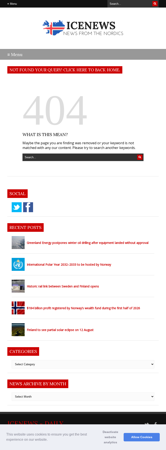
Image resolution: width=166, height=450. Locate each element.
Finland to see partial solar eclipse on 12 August (60, 330)
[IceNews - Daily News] (83, 39)
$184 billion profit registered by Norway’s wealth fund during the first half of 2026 (83, 308)
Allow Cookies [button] (141, 437)
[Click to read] (18, 242)
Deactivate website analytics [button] (110, 437)
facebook (28, 207)
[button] (49, 440)
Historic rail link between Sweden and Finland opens (63, 286)
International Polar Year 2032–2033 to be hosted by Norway (69, 264)
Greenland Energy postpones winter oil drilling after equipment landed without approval (87, 243)
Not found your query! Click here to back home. (65, 69)
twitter (17, 207)
